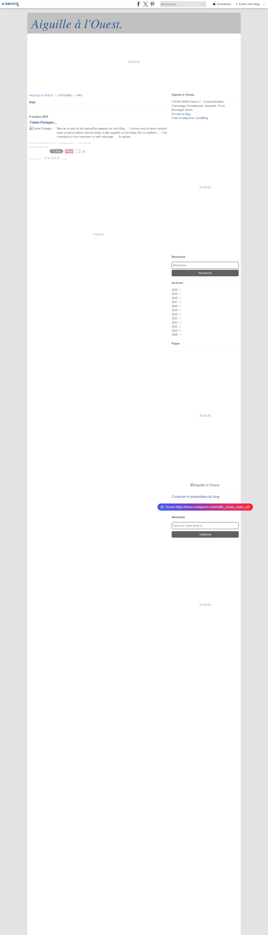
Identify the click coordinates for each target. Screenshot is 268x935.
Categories (65, 95)
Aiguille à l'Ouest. (41, 95)
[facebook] (138, 4)
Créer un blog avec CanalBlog (190, 118)
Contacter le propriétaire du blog (195, 496)
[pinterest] (152, 4)
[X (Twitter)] (145, 4)
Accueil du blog (181, 114)
